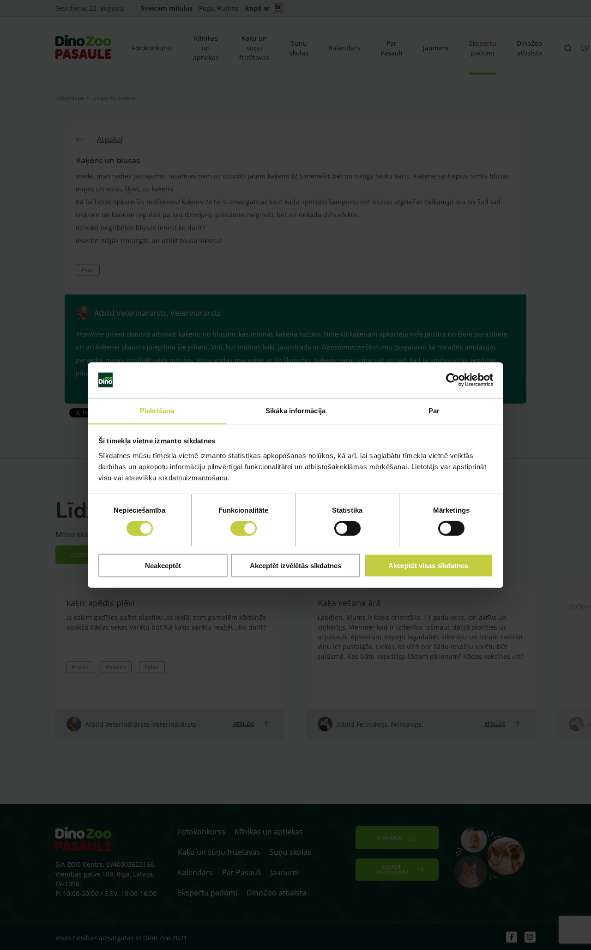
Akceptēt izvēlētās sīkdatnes (295, 565)
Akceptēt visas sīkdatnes (428, 565)
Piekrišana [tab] (157, 410)
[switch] (243, 528)
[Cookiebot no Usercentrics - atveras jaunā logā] (452, 380)
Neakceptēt (163, 565)
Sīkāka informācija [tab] (295, 410)
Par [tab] (434, 410)
